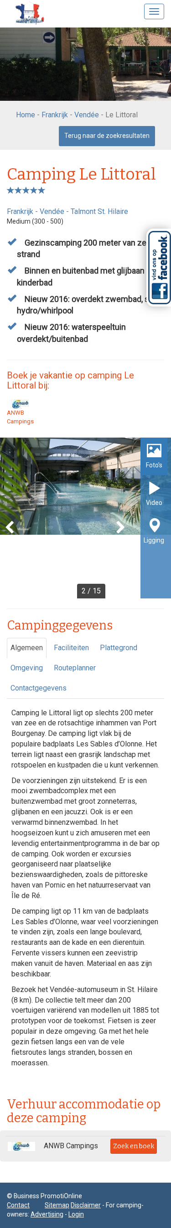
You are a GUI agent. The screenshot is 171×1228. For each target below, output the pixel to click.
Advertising (47, 1214)
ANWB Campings (20, 417)
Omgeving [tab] (26, 667)
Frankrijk (54, 114)
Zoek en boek (133, 1146)
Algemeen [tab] (26, 647)
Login (76, 1214)
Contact (18, 1205)
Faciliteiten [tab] (71, 647)
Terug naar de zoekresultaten (107, 135)
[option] (85, 518)
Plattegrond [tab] (118, 647)
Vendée (86, 114)
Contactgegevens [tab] (38, 688)
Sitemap (57, 1205)
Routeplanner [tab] (75, 667)
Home (25, 114)
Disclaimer (86, 1205)
